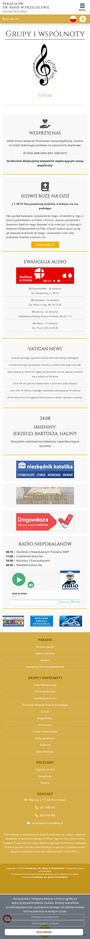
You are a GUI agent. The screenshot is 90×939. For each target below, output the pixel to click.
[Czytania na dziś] (45, 495)
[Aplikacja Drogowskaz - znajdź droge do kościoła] (45, 521)
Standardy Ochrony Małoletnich (45, 667)
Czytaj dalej (43, 245)
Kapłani (45, 660)
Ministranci (45, 725)
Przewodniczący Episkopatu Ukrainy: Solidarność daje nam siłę (45, 364)
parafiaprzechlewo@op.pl (47, 823)
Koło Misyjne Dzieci (45, 698)
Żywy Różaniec (45, 751)
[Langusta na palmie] (58, 621)
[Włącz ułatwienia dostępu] (85, 19)
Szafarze (45, 745)
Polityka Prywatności (45, 917)
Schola (45, 711)
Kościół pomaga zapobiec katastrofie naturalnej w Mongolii (45, 357)
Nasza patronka (45, 653)
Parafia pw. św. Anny (26, 7)
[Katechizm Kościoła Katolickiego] (29, 621)
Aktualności (45, 776)
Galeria (45, 783)
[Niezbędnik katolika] (45, 469)
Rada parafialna (45, 738)
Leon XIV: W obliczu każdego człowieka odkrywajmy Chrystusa (45, 390)
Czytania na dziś (45, 769)
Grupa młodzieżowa (45, 731)
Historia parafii (45, 647)
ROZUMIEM (44, 932)
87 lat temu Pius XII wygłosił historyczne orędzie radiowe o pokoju (45, 397)
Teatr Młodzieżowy (45, 685)
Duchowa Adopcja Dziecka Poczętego (45, 705)
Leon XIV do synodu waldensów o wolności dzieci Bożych (45, 383)
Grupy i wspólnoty (45, 34)
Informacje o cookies (45, 923)
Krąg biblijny (45, 718)
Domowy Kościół (45, 691)
